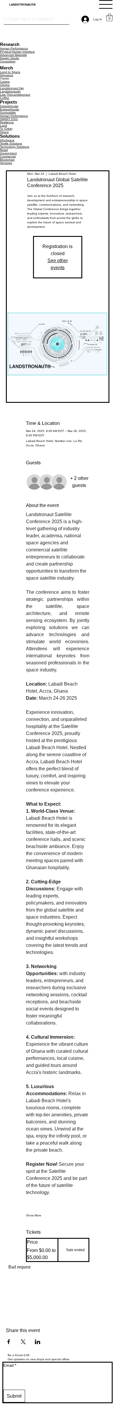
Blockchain (7, 159)
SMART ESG (9, 119)
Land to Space (10, 72)
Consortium (7, 61)
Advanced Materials (13, 54)
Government (8, 153)
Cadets (5, 81)
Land (3, 125)
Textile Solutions (11, 143)
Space (4, 132)
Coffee (4, 97)
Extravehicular (9, 109)
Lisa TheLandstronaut (15, 94)
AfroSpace (7, 140)
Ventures (6, 162)
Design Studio (9, 58)
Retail (4, 150)
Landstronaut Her (12, 88)
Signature (6, 75)
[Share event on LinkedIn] (37, 1341)
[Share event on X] (23, 1341)
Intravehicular (9, 106)
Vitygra (4, 85)
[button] (109, 17)
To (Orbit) (6, 128)
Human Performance (14, 48)
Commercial (8, 156)
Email (9, 1365)
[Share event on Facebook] (9, 1341)
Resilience (7, 122)
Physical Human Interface (17, 51)
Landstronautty (10, 91)
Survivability (8, 112)
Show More (33, 1215)
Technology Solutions (14, 146)
